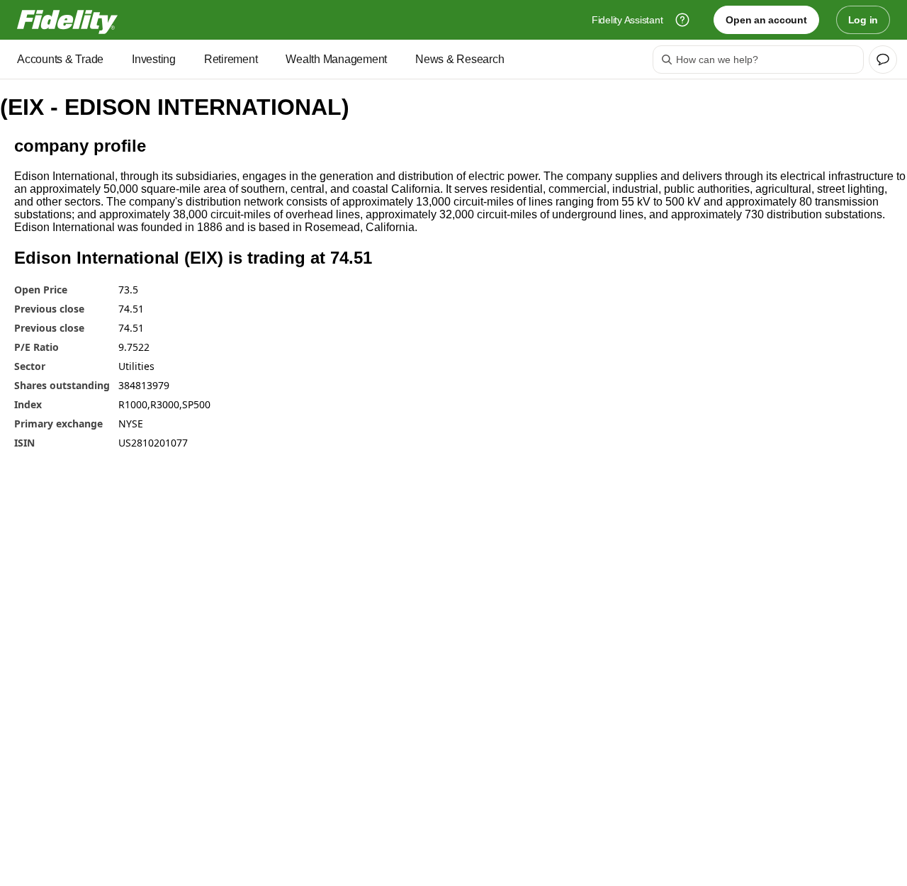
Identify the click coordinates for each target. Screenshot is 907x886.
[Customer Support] (682, 20)
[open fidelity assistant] (883, 59)
